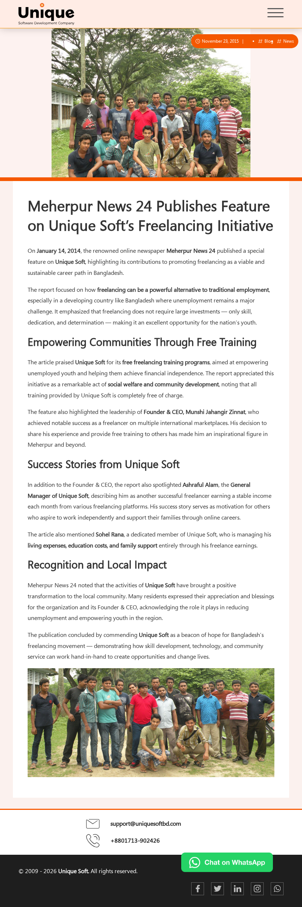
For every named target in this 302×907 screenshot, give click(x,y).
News (288, 41)
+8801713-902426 (135, 840)
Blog (268, 41)
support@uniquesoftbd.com (145, 823)
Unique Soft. (73, 871)
